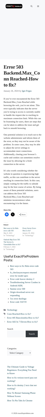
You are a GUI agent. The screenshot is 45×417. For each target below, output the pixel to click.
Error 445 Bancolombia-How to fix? (23, 318)
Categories (11, 348)
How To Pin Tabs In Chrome (19, 400)
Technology (12, 310)
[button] (31, 6)
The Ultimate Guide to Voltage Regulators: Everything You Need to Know (21, 370)
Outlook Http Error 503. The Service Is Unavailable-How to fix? (12, 242)
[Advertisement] (22, 36)
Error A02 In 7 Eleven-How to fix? (22, 322)
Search (10, 329)
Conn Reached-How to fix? (19, 314)
